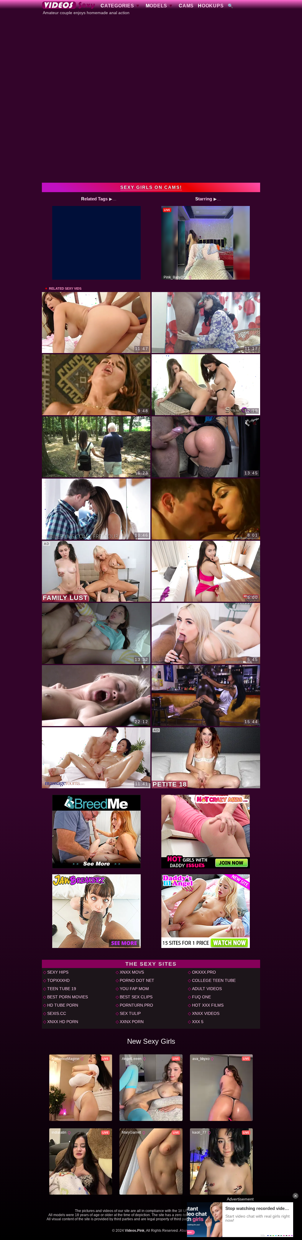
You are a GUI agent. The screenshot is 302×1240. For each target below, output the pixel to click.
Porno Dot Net (137, 980)
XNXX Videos (205, 1013)
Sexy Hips (57, 972)
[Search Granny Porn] (231, 6)
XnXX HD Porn (62, 1021)
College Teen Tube (214, 980)
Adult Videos (207, 988)
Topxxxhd (58, 980)
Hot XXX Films (208, 1005)
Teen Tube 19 (61, 988)
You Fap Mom (134, 988)
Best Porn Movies (67, 997)
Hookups (211, 5)
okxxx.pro (204, 972)
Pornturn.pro (136, 1005)
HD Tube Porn (62, 1005)
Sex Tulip (130, 1013)
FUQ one (201, 997)
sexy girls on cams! (151, 187)
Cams (186, 5)
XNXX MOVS (132, 972)
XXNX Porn (132, 1021)
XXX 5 (197, 1021)
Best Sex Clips (136, 997)
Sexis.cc (56, 1013)
